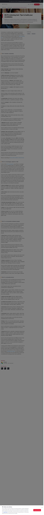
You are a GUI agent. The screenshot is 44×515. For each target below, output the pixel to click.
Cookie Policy (5, 512)
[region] (21, 510)
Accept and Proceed (37, 510)
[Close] (42, 507)
